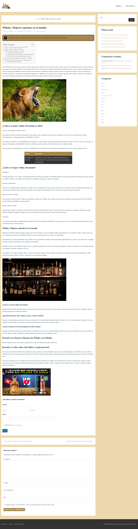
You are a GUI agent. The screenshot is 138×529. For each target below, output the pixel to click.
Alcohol (103, 83)
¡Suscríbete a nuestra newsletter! (14, 61)
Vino (102, 116)
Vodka (102, 119)
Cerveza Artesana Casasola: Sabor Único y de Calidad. (113, 44)
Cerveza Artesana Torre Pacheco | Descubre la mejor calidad (114, 38)
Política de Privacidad (19, 524)
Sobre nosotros (130, 6)
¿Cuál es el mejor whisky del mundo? (13, 49)
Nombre (4, 410)
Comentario (7, 459)
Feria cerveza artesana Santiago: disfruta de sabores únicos (113, 47)
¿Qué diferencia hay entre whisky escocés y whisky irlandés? (20, 54)
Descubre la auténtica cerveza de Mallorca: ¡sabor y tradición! (118, 65)
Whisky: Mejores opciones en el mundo (14, 51)
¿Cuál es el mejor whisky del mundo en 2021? (16, 47)
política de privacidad (16, 425)
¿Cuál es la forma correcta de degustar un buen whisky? (19, 56)
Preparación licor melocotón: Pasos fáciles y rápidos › (79, 441)
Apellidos (33, 410)
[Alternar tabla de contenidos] (32, 44)
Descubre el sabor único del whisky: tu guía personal (17, 60)
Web (5, 497)
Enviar (5, 430)
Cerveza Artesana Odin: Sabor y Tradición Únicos (112, 41)
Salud (102, 113)
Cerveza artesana (105, 89)
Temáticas (118, 6)
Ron (102, 107)
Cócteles (103, 92)
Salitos (102, 110)
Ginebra (103, 98)
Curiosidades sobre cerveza (107, 95)
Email (4, 414)
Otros (102, 104)
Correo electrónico (8, 490)
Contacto (11, 524)
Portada (38, 19)
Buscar (101, 17)
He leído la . (13, 425)
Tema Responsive (132, 524)
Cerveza (103, 86)
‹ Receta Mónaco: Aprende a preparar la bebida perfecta (18, 441)
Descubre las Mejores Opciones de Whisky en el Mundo (18, 58)
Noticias (103, 101)
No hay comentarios (40, 31)
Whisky (30, 31)
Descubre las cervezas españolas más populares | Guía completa (118, 68)
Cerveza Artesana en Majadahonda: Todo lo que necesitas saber (115, 35)
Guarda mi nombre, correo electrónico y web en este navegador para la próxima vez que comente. (30, 504)
